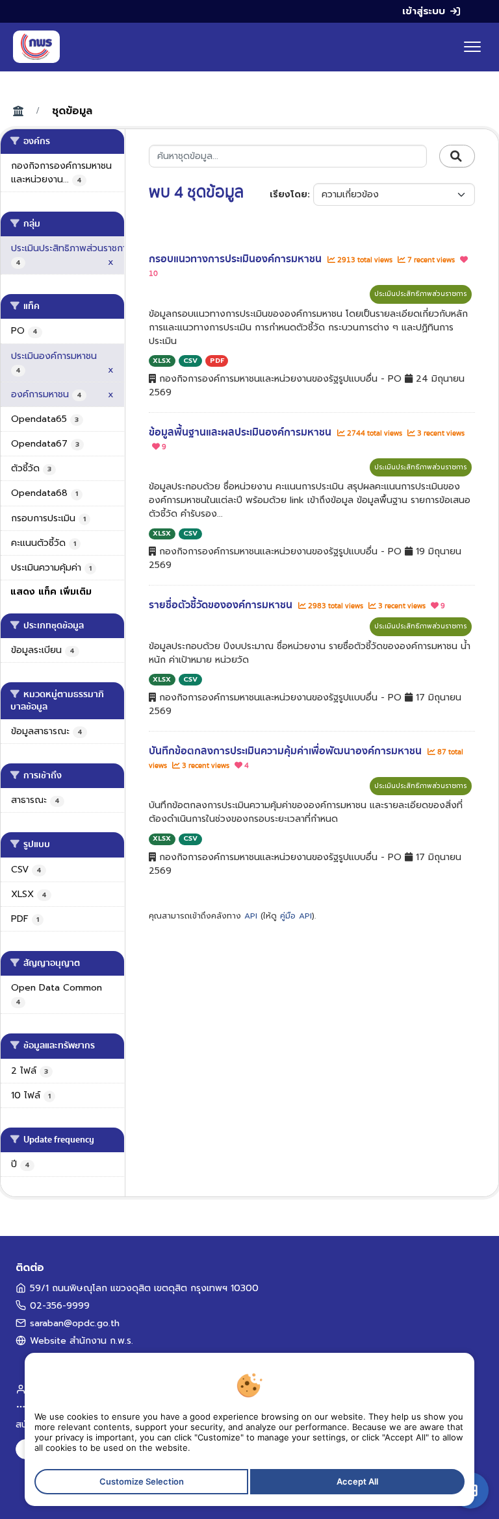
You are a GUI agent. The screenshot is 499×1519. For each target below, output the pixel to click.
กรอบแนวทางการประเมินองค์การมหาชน (236, 259)
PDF (217, 360)
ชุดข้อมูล (72, 111)
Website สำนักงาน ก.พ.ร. (81, 1341)
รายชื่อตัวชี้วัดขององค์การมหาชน (222, 605)
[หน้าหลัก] (36, 47)
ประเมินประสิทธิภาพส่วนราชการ (420, 294)
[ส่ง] (457, 156)
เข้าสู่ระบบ (423, 11)
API (250, 916)
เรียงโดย (288, 194)
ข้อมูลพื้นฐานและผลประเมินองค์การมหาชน (241, 432)
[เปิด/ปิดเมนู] (472, 46)
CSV (190, 360)
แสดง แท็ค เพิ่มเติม (51, 592)
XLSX (162, 360)
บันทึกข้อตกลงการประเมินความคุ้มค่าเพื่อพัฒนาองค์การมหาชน (286, 751)
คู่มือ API (296, 916)
